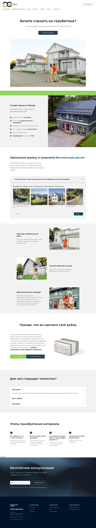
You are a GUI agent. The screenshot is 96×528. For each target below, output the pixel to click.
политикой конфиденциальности (38, 487)
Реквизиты (32, 511)
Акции (29, 9)
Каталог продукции (54, 507)
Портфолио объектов (18, 9)
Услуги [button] (48, 9)
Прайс (43, 9)
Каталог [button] (35, 9)
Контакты (56, 9)
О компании (6, 9)
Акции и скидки (53, 511)
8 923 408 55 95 (16, 509)
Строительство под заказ (75, 509)
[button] (35, 356)
